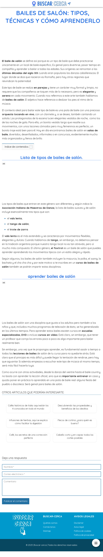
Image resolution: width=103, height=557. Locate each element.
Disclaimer (79, 523)
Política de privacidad (84, 535)
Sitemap (47, 531)
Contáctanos (49, 527)
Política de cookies (82, 531)
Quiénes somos (50, 523)
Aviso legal (79, 527)
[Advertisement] (51, 42)
